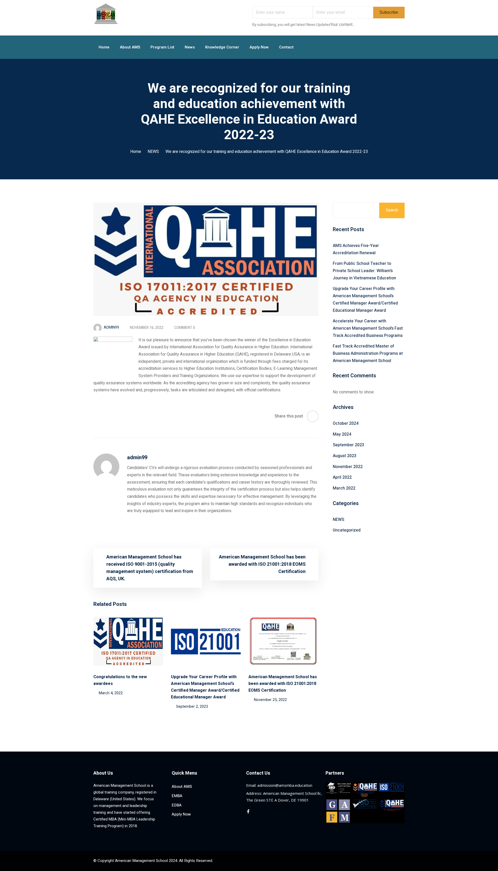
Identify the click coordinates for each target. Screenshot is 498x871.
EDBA (177, 805)
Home (104, 47)
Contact (286, 47)
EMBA (177, 796)
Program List (162, 47)
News (190, 47)
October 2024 (345, 423)
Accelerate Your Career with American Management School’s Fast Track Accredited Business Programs (368, 328)
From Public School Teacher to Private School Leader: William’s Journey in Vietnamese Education (364, 270)
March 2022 (344, 488)
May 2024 (342, 434)
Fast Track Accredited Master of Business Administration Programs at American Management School (368, 353)
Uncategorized (347, 530)
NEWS (153, 151)
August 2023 (344, 456)
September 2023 (348, 445)
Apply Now (259, 47)
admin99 (111, 327)
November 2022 (348, 467)
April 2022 (342, 477)
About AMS (130, 47)
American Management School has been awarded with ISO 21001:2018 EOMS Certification (282, 683)
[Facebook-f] (248, 811)
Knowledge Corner (222, 47)
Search (392, 210)
